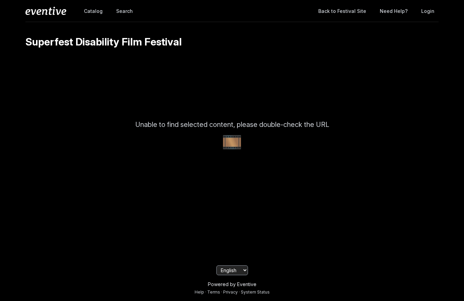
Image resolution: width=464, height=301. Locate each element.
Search (124, 11)
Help (199, 292)
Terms (213, 292)
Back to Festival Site (342, 11)
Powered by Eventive (232, 284)
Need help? (394, 11)
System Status (255, 292)
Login (427, 11)
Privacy (230, 292)
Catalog (93, 11)
